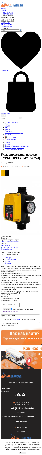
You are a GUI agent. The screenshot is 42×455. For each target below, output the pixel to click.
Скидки (7, 126)
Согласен (23, 453)
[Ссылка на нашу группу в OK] (18, 396)
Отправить (7, 309)
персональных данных (10, 311)
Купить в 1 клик (6, 249)
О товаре (8, 258)
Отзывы (7, 261)
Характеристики (10, 259)
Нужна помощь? (12, 122)
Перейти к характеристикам (10, 241)
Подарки (8, 127)
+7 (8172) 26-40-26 (7, 12)
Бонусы (7, 129)
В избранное (16, 166)
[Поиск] (20, 30)
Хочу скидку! (5, 245)
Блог (6, 124)
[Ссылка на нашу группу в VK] (23, 396)
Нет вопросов (6, 166)
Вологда (3, 8)
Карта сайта (21, 431)
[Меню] (3, 115)
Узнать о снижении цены (10, 247)
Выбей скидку (12, 137)
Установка (8, 131)
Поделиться (27, 166)
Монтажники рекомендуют (14, 133)
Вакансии (8, 134)
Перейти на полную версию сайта (21, 382)
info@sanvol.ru (5, 23)
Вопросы (8, 263)
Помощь (3, 10)
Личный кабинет (6, 24)
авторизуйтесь (16, 319)
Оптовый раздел (6, 26)
